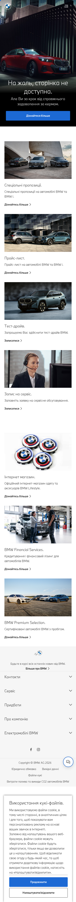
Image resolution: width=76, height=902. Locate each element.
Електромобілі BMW (21, 733)
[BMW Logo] (7, 6)
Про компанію (16, 719)
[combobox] (68, 762)
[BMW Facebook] (31, 750)
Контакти (12, 677)
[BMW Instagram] (38, 750)
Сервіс (9, 691)
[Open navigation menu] (67, 6)
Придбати (12, 705)
